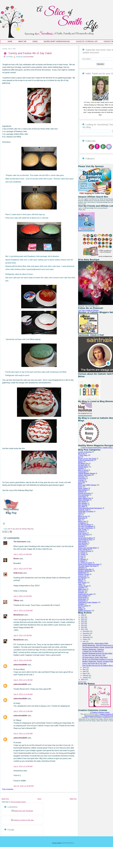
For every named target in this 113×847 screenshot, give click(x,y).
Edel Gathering (83, 490)
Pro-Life (80, 536)
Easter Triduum (83, 488)
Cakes (35, 41)
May (84, 669)
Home (10, 41)
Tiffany (16, 600)
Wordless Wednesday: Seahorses (93, 649)
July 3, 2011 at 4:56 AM (22, 554)
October (85, 635)
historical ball (82, 597)
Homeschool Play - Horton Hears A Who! (95, 643)
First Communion (83, 495)
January (85, 677)
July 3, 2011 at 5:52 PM (22, 596)
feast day (81, 591)
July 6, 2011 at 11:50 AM (22, 734)
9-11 (79, 457)
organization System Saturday (87, 602)
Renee (16, 559)
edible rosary (82, 589)
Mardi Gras (81, 518)
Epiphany (81, 491)
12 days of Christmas (85, 452)
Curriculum (81, 481)
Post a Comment (7, 789)
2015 (83, 621)
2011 (83, 629)
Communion (82, 478)
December (86, 631)
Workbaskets (82, 572)
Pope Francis (82, 533)
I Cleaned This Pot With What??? (93, 651)
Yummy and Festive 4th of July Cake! (30, 53)
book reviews (82, 582)
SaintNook (81, 546)
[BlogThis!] (6, 532)
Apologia (81, 468)
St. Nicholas (82, 559)
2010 (83, 679)
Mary (79, 520)
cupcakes (81, 587)
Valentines (81, 567)
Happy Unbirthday (83, 500)
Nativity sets (82, 521)
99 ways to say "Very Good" (87, 458)
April (84, 671)
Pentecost (81, 531)
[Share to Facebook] (11, 532)
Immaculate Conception (85, 511)
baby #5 (80, 579)
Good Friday (82, 496)
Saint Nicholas (82, 543)
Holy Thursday (82, 505)
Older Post (73, 799)
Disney (80, 483)
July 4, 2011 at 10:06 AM (23, 611)
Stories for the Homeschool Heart (88, 564)
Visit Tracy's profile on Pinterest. (88, 310)
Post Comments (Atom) (18, 802)
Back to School (83, 470)
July (84, 641)
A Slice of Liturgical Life (87, 41)
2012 (83, 627)
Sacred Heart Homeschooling (57, 41)
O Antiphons (82, 523)
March (85, 673)
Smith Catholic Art (84, 549)
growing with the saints (85, 594)
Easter (80, 486)
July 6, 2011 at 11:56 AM (22, 766)
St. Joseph (81, 554)
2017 (83, 617)
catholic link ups (83, 586)
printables (81, 604)
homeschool (82, 599)
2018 (83, 615)
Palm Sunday (82, 529)
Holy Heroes (82, 501)
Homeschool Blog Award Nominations (90, 508)
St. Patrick (81, 561)
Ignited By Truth (83, 510)
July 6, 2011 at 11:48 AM (22, 680)
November (86, 633)
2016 (83, 619)
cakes (17, 529)
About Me (22, 41)
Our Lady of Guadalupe (85, 526)
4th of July (11, 529)
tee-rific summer (83, 605)
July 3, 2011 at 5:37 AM (22, 569)
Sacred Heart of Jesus (85, 539)
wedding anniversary (84, 610)
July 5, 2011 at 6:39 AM (22, 635)
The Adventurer (20, 542)
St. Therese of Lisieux (85, 562)
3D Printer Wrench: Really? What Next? (95, 657)
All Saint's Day (83, 465)
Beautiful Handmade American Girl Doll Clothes (97, 653)
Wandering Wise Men (85, 569)
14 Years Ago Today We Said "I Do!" (94, 655)
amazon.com (82, 576)
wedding (80, 609)
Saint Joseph (82, 541)
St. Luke (81, 558)
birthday (80, 581)
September (86, 637)
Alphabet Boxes (83, 467)
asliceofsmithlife (28, 57)
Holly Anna (18, 573)
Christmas (81, 477)
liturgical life (82, 601)
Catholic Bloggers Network (86, 473)
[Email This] (3, 532)
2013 (83, 625)
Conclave (81, 480)
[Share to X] (8, 532)
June (84, 667)
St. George (81, 553)
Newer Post (5, 799)
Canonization (82, 472)
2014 (83, 623)
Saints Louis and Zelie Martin (87, 548)
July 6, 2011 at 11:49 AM (22, 711)
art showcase (82, 577)
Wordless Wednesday (85, 571)
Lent (79, 515)
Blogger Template (56, 842)
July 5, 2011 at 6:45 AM (22, 660)
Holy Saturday (82, 503)
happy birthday (83, 596)
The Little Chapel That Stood (87, 566)
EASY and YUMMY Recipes (87, 485)
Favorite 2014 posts (84, 493)
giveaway (81, 592)
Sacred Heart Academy (85, 538)
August (85, 639)
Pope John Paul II (84, 534)
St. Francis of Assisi (84, 551)
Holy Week (81, 506)
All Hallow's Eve (83, 463)
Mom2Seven (18, 615)
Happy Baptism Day (84, 498)
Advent (80, 462)
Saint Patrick (82, 544)
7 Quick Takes (82, 455)
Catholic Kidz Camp (84, 475)
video (80, 607)
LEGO (80, 513)
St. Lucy (81, 556)
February (86, 675)
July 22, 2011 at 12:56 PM (23, 786)
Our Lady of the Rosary (85, 528)
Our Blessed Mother (84, 524)
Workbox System (83, 574)
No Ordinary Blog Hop (26, 529)
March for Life (82, 516)
